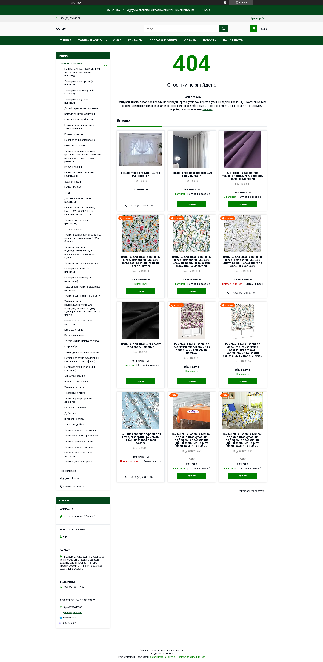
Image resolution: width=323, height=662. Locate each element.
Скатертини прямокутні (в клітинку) (79, 92)
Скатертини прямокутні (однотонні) (77, 279)
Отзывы (190, 40)
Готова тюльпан (73, 134)
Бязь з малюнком (74, 335)
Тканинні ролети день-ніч (79, 441)
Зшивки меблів (72, 181)
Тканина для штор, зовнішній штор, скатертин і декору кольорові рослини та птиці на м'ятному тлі (141, 261)
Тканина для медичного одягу (82, 295)
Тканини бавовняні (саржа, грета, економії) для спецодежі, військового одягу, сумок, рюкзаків (82, 156)
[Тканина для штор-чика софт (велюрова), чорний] (140, 320)
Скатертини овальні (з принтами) (77, 270)
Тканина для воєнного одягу (81, 263)
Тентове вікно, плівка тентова (81, 341)
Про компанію (68, 470)
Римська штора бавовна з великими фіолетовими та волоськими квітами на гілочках (191, 348)
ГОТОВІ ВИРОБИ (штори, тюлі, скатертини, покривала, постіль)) (82, 72)
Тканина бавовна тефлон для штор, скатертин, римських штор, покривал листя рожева (140, 439)
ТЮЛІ (67, 193)
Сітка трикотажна (74, 375)
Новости (209, 40)
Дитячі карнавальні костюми (81, 108)
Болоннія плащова (75, 407)
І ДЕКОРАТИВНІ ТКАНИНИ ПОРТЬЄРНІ (79, 174)
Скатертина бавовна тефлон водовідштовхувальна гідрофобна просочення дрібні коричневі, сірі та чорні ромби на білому (191, 440)
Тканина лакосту (74, 387)
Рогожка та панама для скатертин (78, 322)
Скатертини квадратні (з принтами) (78, 83)
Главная (65, 40)
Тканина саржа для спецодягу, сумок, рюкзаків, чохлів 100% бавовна (82, 238)
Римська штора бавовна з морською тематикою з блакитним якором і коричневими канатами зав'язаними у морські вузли (242, 349)
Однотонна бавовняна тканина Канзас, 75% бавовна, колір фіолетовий (242, 175)
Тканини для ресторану (78, 461)
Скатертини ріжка (74, 392)
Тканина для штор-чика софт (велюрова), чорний (141, 345)
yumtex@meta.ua (72, 612)
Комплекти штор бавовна (79, 119)
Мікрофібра (71, 346)
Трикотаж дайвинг (75, 424)
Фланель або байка (76, 381)
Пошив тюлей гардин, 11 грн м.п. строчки (140, 174)
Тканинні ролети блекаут (78, 447)
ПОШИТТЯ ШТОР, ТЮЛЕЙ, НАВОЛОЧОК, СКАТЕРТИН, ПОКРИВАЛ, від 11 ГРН (80, 211)
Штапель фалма (74, 418)
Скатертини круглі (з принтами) (76, 101)
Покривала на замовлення (80, 139)
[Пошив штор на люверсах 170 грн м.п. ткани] (192, 149)
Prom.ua (179, 650)
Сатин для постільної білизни (81, 352)
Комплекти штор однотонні (80, 113)
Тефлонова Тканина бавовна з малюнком (82, 288)
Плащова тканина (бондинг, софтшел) (80, 368)
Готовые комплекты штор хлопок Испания (79, 127)
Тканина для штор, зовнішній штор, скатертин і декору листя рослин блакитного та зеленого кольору (243, 261)
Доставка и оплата (163, 40)
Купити (192, 204)
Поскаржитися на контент (161, 657)
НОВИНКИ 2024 (73, 187)
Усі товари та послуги (251, 491)
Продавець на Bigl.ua (161, 653)
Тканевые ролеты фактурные (81, 435)
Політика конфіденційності (191, 657)
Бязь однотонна (73, 329)
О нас (117, 40)
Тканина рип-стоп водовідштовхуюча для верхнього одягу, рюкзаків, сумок (80, 252)
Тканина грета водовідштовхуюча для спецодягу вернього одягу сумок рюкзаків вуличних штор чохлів (82, 308)
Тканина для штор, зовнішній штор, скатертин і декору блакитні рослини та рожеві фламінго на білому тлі (192, 261)
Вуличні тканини (73, 167)
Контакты (135, 40)
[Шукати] (223, 28)
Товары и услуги (90, 40)
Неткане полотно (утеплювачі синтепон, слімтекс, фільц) (81, 360)
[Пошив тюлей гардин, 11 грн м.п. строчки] (140, 149)
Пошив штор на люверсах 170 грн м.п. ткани (191, 174)
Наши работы (233, 40)
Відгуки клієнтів (69, 478)
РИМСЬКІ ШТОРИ (74, 145)
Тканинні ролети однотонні (80, 430)
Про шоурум (68, 50)
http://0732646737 (72, 607)
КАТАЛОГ (206, 10)
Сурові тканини (73, 229)
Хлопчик (208, 109)
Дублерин (70, 413)
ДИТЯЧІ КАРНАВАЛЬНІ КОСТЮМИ (77, 200)
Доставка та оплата (72, 486)
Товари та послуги (71, 63)
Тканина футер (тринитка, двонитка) (79, 400)
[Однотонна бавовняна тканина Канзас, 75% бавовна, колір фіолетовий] (243, 149)
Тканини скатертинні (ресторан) (76, 222)
